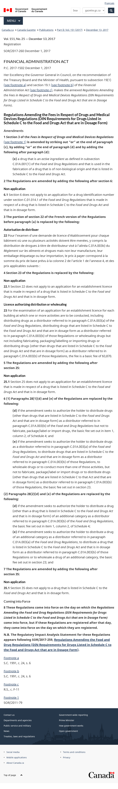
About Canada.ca (15, 762)
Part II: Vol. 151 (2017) (70, 30)
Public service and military (17, 725)
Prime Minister (66, 720)
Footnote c (11, 684)
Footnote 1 (11, 697)
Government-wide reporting (73, 714)
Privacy (66, 757)
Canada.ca (8, 30)
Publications (46, 30)
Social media (13, 752)
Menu (12, 21)
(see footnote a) (15, 85)
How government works (71, 725)
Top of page (10, 775)
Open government (68, 731)
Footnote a (11, 658)
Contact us (9, 714)
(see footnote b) (62, 85)
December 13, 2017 (97, 30)
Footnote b (11, 671)
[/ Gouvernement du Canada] (25, 10)
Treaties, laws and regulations (19, 736)
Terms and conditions (74, 752)
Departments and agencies (18, 720)
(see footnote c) (41, 90)
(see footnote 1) (15, 142)
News (6, 731)
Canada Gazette (26, 30)
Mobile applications (16, 757)
